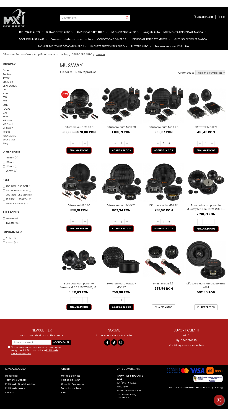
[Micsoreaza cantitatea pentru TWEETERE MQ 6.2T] (200, 143)
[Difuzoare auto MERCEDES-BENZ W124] (206, 260)
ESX (5, 101)
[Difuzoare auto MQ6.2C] (121, 104)
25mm (9, 171)
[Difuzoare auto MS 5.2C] (121, 182)
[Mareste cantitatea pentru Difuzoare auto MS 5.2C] (127, 222)
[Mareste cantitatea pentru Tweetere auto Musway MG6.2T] (127, 300)
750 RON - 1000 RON (17, 199)
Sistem (10, 218)
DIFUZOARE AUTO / (83, 54)
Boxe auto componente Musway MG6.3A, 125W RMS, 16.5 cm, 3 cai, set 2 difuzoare (206, 207)
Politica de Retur (70, 380)
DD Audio (8, 82)
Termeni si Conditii (16, 380)
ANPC (64, 392)
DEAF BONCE (10, 86)
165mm (10, 157)
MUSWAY (8, 128)
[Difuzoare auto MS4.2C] (163, 182)
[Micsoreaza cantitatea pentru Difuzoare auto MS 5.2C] (115, 222)
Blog (187, 46)
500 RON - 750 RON (17, 195)
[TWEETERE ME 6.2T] (163, 260)
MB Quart (8, 124)
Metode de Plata (70, 375)
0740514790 (188, 340)
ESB (5, 97)
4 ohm (9, 242)
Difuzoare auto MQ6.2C (121, 127)
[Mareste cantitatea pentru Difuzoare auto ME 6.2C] (85, 143)
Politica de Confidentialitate (21, 384)
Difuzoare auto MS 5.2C (121, 205)
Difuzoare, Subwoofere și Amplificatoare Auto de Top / (37, 54)
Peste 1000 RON (15, 203)
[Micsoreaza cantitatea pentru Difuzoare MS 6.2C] (73, 222)
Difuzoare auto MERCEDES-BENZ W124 (205, 285)
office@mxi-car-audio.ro (188, 345)
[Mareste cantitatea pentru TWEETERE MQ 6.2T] (211, 143)
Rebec (6, 131)
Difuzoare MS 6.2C (79, 205)
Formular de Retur (71, 388)
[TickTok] (114, 342)
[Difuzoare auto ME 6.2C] (79, 104)
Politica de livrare (15, 388)
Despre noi (11, 375)
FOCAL (6, 108)
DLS (5, 89)
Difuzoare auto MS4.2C (163, 205)
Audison (7, 74)
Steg (5, 143)
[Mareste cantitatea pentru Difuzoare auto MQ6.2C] (127, 143)
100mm (10, 166)
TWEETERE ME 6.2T (164, 283)
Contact (10, 392)
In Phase (7, 120)
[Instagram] (121, 342)
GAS (5, 112)
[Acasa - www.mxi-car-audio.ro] (20, 18)
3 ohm (9, 238)
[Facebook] (107, 342)
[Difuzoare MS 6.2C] (79, 182)
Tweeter (10, 223)
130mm (10, 162)
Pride (6, 70)
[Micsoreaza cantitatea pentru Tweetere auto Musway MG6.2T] (115, 300)
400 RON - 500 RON (17, 190)
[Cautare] (127, 18)
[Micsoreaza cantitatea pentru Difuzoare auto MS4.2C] (157, 222)
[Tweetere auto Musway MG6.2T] (121, 260)
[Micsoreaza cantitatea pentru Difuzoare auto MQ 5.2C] (157, 143)
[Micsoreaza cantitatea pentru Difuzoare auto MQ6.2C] (115, 143)
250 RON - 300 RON (17, 186)
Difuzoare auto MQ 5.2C (163, 127)
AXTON (7, 78)
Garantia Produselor (73, 384)
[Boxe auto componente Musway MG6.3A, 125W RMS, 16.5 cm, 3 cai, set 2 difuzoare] (206, 182)
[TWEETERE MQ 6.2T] (206, 104)
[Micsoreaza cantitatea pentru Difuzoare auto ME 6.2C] (73, 143)
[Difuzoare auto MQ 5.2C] (163, 104)
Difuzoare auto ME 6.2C (79, 127)
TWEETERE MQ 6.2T (206, 127)
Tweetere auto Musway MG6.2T (121, 285)
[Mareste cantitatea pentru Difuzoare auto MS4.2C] (169, 222)
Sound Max (9, 139)
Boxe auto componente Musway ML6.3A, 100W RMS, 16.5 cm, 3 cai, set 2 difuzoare (79, 285)
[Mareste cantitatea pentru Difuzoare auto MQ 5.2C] (169, 143)
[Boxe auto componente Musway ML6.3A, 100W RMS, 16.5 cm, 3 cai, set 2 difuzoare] (79, 260)
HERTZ (6, 116)
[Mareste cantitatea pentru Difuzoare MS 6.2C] (85, 222)
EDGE (6, 93)
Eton (5, 105)
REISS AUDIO (10, 135)
